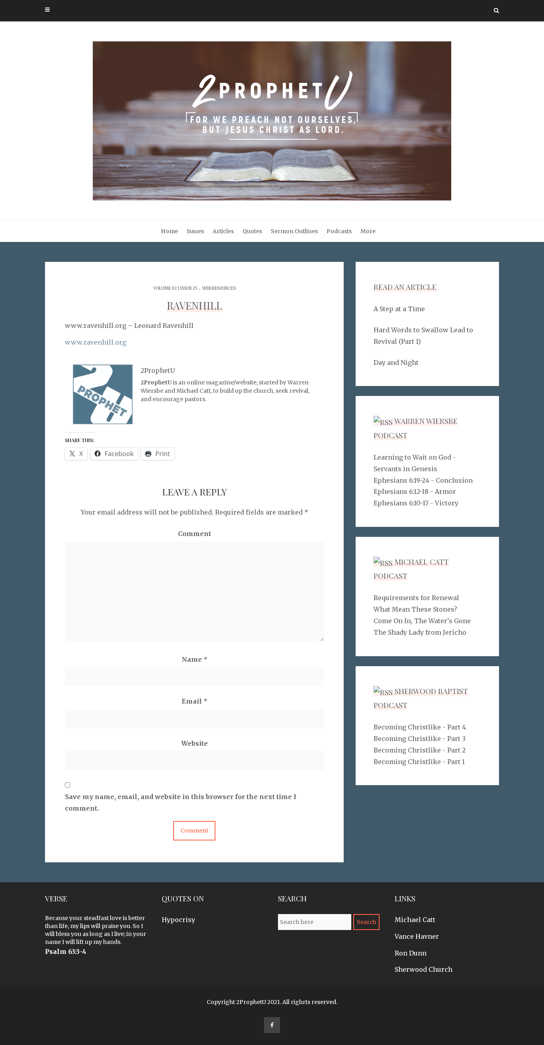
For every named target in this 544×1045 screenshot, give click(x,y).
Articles (223, 231)
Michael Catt (415, 920)
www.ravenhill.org (95, 342)
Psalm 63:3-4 (65, 951)
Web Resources (219, 288)
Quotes (252, 231)
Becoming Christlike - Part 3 (420, 739)
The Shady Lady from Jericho (420, 632)
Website (194, 743)
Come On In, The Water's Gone (422, 621)
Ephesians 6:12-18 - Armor (415, 491)
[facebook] (272, 1025)
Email (194, 701)
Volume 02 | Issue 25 (175, 288)
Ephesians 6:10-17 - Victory (416, 503)
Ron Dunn (411, 953)
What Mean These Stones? (415, 609)
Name (194, 659)
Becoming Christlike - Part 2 (420, 750)
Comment (194, 534)
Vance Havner (417, 936)
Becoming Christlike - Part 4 (420, 727)
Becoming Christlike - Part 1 (419, 762)
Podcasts (339, 231)
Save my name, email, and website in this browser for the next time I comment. (180, 802)
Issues (195, 231)
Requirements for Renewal (416, 598)
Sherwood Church (423, 969)
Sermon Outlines (294, 231)
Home (169, 231)
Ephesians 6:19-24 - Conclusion (423, 480)
